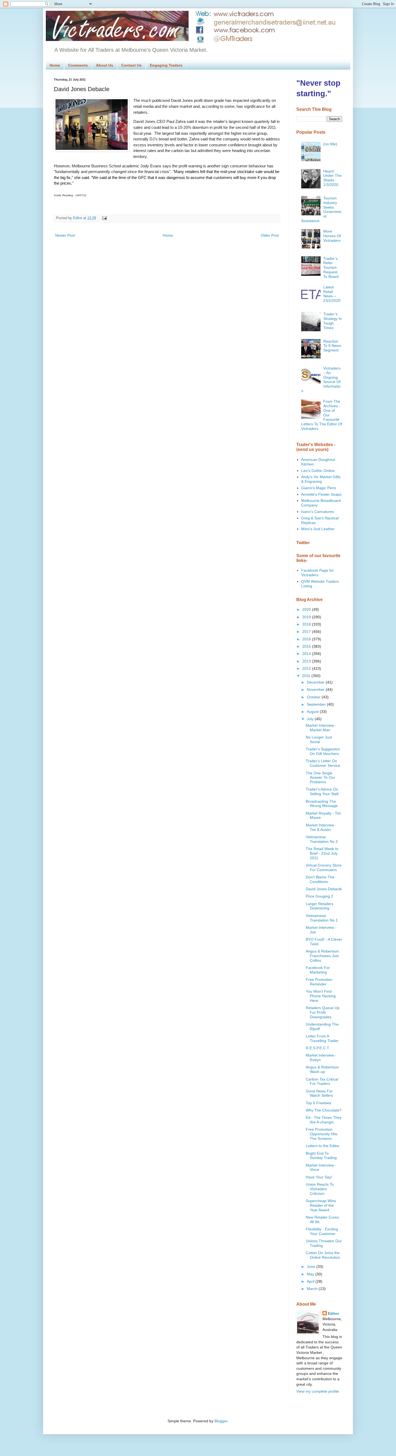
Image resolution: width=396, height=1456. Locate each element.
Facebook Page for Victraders (317, 572)
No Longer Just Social (319, 739)
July (311, 719)
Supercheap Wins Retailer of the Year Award (321, 1205)
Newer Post (65, 235)
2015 (307, 646)
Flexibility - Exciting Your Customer (322, 1231)
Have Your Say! (319, 1177)
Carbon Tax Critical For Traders (322, 1081)
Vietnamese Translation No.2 (322, 839)
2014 (307, 653)
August (313, 711)
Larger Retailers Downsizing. (319, 906)
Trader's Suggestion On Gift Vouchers (323, 751)
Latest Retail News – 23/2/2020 (332, 294)
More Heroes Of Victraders (332, 236)
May (311, 1274)
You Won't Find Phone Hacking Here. (321, 996)
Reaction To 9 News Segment (332, 346)
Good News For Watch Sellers (319, 1093)
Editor (333, 1313)
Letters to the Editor (322, 1146)
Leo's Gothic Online (318, 470)
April (311, 1281)
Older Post (270, 235)
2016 (307, 639)
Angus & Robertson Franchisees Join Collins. (322, 955)
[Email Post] (103, 218)
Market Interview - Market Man (321, 727)
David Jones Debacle (324, 889)
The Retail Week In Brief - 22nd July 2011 (322, 853)
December (316, 682)
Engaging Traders (166, 65)
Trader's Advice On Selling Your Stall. (322, 791)
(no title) (330, 144)
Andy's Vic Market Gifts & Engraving (321, 479)
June (311, 1266)
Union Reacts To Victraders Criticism (320, 1189)
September (317, 704)
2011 (306, 676)
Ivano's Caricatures (317, 511)
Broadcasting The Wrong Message (322, 803)
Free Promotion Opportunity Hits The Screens (321, 1134)
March (313, 1288)
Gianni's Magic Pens (318, 488)
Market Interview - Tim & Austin (321, 827)
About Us (104, 65)
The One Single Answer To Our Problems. (320, 777)
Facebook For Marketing (318, 969)
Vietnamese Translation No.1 (322, 917)
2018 (307, 624)
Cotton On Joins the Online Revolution (323, 1255)
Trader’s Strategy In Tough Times (332, 321)
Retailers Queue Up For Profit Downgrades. (322, 1012)
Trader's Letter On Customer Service (323, 763)
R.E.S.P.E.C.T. (318, 1048)
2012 (307, 668)
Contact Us (131, 65)
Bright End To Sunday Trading (321, 1155)
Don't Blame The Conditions (320, 879)
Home (55, 65)
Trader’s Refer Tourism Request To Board (331, 267)
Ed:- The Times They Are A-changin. (324, 1119)
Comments (78, 65)
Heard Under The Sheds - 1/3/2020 (332, 178)
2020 (307, 609)
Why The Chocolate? (324, 1110)
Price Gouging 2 (319, 896)
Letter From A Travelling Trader (322, 1038)
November (316, 689)
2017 (307, 631)
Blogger (220, 1421)
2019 (307, 617)
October (314, 697)
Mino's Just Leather (318, 529)
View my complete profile (317, 1391)
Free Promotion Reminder (319, 981)
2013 (307, 661)
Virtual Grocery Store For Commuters (324, 867)
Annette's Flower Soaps (321, 494)
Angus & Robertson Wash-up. (322, 1069)
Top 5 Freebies (318, 1103)
